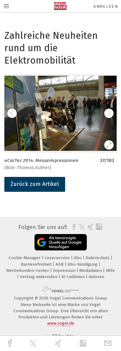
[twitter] (34, 343)
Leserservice (58, 257)
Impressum (65, 270)
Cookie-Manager (25, 257)
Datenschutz (98, 257)
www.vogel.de (60, 323)
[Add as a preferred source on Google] (60, 242)
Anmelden (105, 6)
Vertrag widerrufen (39, 276)
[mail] (108, 343)
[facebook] (10, 343)
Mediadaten (91, 270)
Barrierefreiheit (37, 264)
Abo (78, 257)
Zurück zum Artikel (35, 184)
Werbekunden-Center (28, 270)
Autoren (96, 276)
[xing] (59, 343)
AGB (60, 264)
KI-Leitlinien (73, 276)
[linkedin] (83, 344)
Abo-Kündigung (83, 264)
